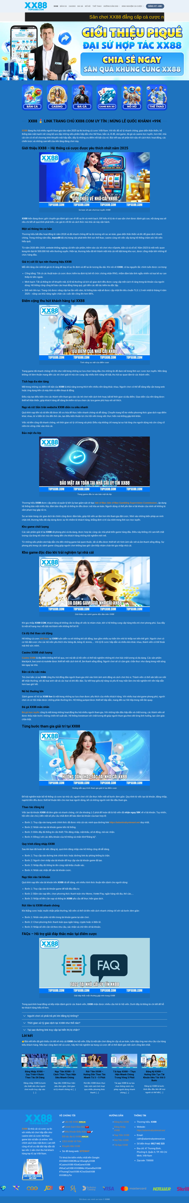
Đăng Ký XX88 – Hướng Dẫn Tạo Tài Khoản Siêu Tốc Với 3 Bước (154, 1076)
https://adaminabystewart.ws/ (151, 1130)
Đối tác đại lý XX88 (71, 1136)
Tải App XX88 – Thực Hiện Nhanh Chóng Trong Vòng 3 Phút (124, 1074)
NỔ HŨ (87, 6)
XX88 (56, 6)
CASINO (72, 6)
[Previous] (7, 51)
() (125, 503)
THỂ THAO (97, 6)
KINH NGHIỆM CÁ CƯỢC (132, 6)
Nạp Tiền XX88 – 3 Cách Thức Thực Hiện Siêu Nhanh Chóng (64, 1074)
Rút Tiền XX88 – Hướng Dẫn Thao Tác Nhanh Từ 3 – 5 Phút (94, 1074)
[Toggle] (24, 1016)
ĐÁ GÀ (80, 6)
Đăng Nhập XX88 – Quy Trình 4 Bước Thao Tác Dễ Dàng (35, 1074)
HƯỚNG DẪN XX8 (110, 6)
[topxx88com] (36, 6)
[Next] (181, 51)
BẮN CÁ (63, 6)
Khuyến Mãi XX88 (71, 1146)
